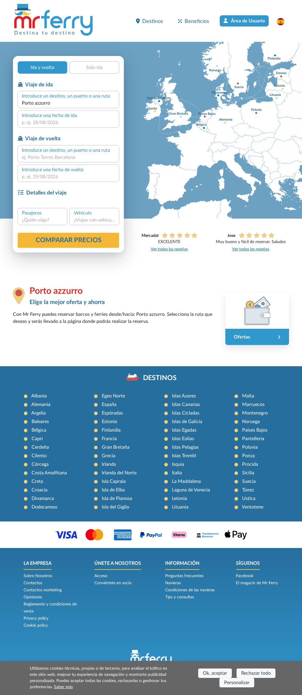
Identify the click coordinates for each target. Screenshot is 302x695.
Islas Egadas (184, 430)
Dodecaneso (44, 507)
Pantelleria (253, 438)
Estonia (109, 421)
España (109, 404)
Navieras (173, 583)
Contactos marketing (43, 590)
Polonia (250, 447)
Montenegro (255, 413)
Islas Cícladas (185, 413)
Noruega (251, 421)
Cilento (39, 455)
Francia (109, 438)
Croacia (39, 490)
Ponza (248, 455)
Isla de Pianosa (117, 498)
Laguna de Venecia (191, 490)
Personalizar (237, 682)
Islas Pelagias (185, 447)
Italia (177, 473)
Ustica (248, 498)
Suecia (249, 481)
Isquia (178, 464)
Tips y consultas (179, 597)
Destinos (152, 21)
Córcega (40, 464)
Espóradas (112, 413)
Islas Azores (184, 396)
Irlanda (109, 464)
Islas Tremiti (184, 455)
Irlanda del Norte (119, 473)
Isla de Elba (113, 490)
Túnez (248, 490)
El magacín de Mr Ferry (257, 583)
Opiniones (33, 597)
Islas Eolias (183, 438)
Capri (37, 438)
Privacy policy (36, 618)
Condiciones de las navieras (190, 590)
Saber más (63, 687)
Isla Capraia (114, 481)
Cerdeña (40, 447)
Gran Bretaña (115, 447)
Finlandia (111, 430)
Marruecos (253, 404)
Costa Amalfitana (49, 473)
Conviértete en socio (113, 583)
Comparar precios (68, 240)
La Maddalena (186, 481)
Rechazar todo (256, 673)
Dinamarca (43, 498)
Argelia (38, 413)
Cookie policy (36, 625)
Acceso (100, 576)
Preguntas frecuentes (184, 576)
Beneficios (197, 21)
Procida (250, 464)
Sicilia (248, 473)
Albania (39, 396)
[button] (284, 21)
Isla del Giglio (115, 507)
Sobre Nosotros (38, 576)
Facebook (244, 576)
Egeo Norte (113, 396)
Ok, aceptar (215, 673)
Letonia (179, 498)
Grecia (108, 455)
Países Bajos (254, 430)
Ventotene (252, 507)
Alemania (40, 404)
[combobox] (68, 103)
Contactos (33, 583)
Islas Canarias (186, 404)
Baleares (40, 421)
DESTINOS (160, 378)
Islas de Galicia (187, 421)
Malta (248, 396)
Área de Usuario (247, 21)
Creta (37, 481)
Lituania (180, 507)
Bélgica (39, 430)
